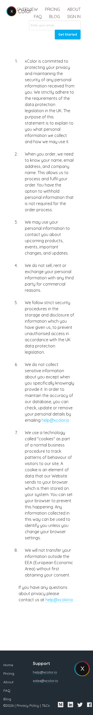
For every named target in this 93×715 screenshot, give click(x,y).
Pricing (52, 9)
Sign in (74, 16)
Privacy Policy (28, 705)
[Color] (11, 11)
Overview (27, 9)
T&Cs (46, 705)
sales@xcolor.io (45, 681)
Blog (54, 16)
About (74, 9)
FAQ (38, 16)
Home (8, 665)
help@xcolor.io (55, 420)
